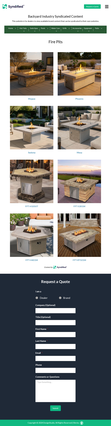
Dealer (44, 297)
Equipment (88, 28)
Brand (66, 297)
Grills (65, 28)
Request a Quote (92, 6)
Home (10, 28)
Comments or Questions (47, 376)
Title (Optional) (43, 317)
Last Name (41, 341)
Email (38, 353)
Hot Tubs (23, 28)
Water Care (55, 28)
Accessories (77, 28)
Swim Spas (34, 28)
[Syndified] (13, 6)
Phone (38, 365)
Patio (97, 28)
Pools (43, 28)
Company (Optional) (45, 305)
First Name (41, 329)
